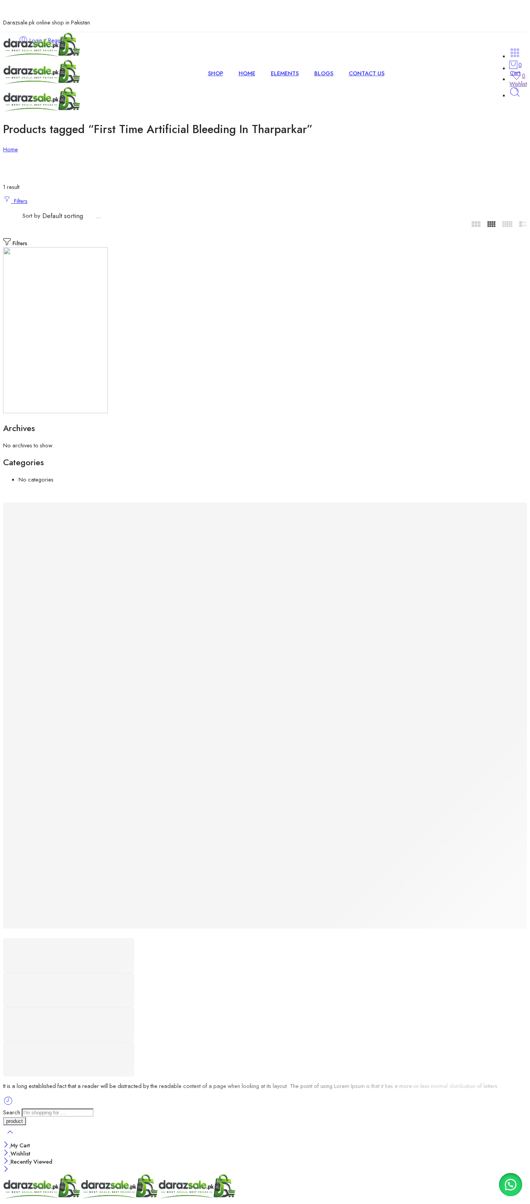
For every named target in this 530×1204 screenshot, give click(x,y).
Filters (19, 201)
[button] (510, 1184)
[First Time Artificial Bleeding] (82, 615)
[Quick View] (22, 522)
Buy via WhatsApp (42, 924)
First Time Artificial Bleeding (82, 710)
